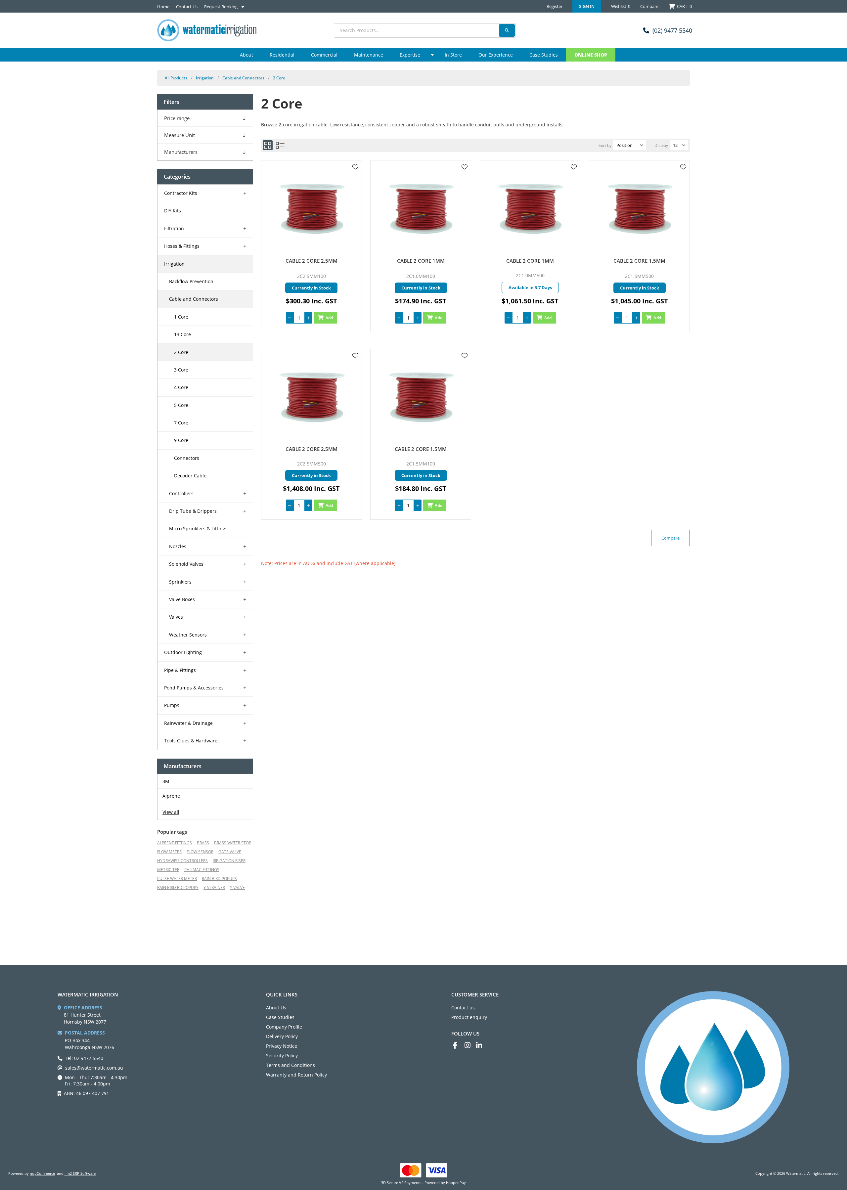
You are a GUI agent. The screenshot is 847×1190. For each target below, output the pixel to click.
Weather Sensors (188, 635)
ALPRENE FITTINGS (174, 843)
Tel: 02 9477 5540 (84, 1058)
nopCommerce (42, 1173)
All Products (176, 78)
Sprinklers (180, 582)
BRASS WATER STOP (232, 843)
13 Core (182, 334)
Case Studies (280, 1017)
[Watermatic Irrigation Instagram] (470, 1045)
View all (170, 812)
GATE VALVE (229, 852)
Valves (176, 617)
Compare (649, 6)
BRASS (203, 843)
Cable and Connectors (193, 299)
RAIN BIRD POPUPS (219, 878)
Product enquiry (469, 1017)
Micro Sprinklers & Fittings (198, 528)
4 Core (181, 387)
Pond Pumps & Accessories (194, 687)
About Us (276, 1007)
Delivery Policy (282, 1036)
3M (165, 781)
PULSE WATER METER (177, 878)
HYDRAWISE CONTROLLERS (182, 860)
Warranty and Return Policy (296, 1075)
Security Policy (282, 1055)
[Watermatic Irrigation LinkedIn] (482, 1045)
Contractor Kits (180, 193)
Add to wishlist (355, 167)
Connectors (186, 458)
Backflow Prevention (191, 281)
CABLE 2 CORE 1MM (421, 260)
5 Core (181, 405)
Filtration (174, 228)
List (280, 145)
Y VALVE (237, 887)
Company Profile (284, 1027)
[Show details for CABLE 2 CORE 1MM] (420, 208)
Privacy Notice (281, 1046)
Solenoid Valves (186, 564)
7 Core (181, 422)
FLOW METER (169, 852)
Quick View (355, 177)
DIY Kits (172, 210)
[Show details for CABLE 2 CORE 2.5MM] (311, 208)
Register (554, 6)
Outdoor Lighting (183, 652)
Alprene (171, 796)
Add (329, 318)
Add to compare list (355, 186)
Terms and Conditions (290, 1065)
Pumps (171, 705)
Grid (268, 145)
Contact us (463, 1007)
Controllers (181, 493)
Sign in (587, 6)
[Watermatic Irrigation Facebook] (459, 1045)
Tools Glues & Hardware (190, 740)
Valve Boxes (182, 599)
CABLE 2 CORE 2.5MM (311, 260)
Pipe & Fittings (180, 670)
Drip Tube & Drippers (193, 511)
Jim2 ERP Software (80, 1173)
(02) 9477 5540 (672, 30)
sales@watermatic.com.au (94, 1068)
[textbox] (425, 30)
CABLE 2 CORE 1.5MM (639, 260)
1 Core (181, 317)
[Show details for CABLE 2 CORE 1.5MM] (639, 208)
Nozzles (177, 546)
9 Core (181, 440)
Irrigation (174, 264)
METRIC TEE (168, 869)
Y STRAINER (214, 887)
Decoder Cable (190, 475)
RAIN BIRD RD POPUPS (178, 887)
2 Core (181, 352)
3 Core (181, 370)
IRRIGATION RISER (229, 860)
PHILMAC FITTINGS (201, 869)
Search (507, 30)
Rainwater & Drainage (188, 723)
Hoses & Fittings (182, 246)
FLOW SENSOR (200, 852)
